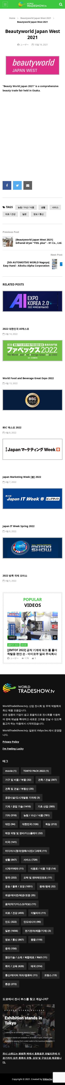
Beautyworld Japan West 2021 (35, 18)
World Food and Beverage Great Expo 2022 (28, 378)
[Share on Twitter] (17, 185)
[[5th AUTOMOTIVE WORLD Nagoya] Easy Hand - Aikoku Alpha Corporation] (57, 264)
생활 (43, 207)
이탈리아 (38, 913)
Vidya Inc (48, 1079)
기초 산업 (46, 806)
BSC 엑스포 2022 (12, 427)
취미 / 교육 (14, 966)
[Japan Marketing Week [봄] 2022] (32, 455)
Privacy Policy (11, 741)
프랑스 (50, 975)
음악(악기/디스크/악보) (20, 904)
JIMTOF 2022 (13, 645)
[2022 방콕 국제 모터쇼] (32, 554)
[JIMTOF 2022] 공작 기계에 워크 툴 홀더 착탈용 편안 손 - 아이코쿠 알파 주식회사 (32, 652)
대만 (10, 824)
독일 (51, 824)
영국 (11, 877)
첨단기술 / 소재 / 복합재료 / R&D (26, 957)
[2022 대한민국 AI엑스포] (32, 307)
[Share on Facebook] (7, 185)
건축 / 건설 (47, 779)
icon (32, 626)
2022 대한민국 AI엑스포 (16, 328)
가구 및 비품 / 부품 (18, 779)
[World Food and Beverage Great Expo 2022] (32, 357)
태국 (36, 966)
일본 (24, 214)
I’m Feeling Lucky (13, 748)
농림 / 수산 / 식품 (26, 207)
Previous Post (11, 232)
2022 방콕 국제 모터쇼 (15, 575)
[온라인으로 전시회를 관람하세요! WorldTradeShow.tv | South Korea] (32, 4)
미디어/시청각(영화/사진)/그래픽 (26, 850)
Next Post (56, 254)
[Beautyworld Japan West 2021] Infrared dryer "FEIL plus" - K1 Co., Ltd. (39, 241)
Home (12, 18)
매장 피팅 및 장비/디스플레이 (24, 833)
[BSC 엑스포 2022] (32, 406)
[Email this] (27, 185)
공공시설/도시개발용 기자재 (22, 797)
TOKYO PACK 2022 (36, 770)
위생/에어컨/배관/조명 (20, 895)
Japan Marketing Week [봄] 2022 (22, 477)
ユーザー (24, 44)
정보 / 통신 (38, 214)
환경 (11, 984)
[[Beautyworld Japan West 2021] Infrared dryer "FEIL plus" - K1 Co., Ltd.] (8, 241)
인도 (11, 921)
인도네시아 (32, 921)
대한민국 (30, 824)
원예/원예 (47, 886)
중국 (11, 948)
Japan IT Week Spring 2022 (18, 526)
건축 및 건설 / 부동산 (19, 788)
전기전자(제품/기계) (38, 930)
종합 (36, 939)
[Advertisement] (32, 136)
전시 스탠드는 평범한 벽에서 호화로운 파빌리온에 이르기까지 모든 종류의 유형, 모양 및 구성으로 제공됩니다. (32, 1058)
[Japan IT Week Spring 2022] (32, 505)
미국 (11, 842)
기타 (11, 815)
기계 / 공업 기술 (18, 806)
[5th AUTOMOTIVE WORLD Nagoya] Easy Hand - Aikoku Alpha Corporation (26, 264)
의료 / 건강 (10, 214)
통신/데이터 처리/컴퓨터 (21, 975)
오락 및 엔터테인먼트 (38, 877)
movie (24, 645)
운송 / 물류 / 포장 (19, 886)
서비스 (55, 207)
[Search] (60, 4)
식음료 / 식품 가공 (43, 868)
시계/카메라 (14, 868)
